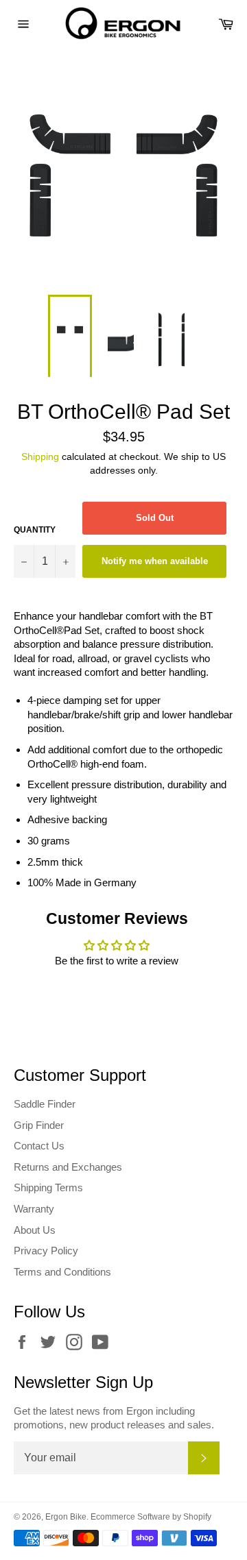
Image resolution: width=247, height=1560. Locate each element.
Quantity (35, 530)
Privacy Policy (46, 1250)
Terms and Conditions (62, 1272)
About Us (35, 1230)
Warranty (34, 1209)
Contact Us (39, 1145)
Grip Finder (39, 1125)
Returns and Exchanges (68, 1167)
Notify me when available (155, 561)
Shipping (40, 456)
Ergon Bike (65, 1517)
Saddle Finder (44, 1104)
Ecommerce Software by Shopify (151, 1517)
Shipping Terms (48, 1187)
